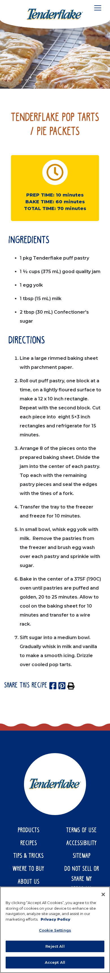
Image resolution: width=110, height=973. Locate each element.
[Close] (103, 894)
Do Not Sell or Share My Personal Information (81, 884)
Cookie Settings (55, 930)
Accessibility (81, 843)
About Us (28, 882)
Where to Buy (28, 869)
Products (28, 830)
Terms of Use (81, 830)
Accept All (55, 962)
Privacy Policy (55, 919)
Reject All (54, 946)
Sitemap (82, 856)
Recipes (28, 843)
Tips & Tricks (29, 856)
